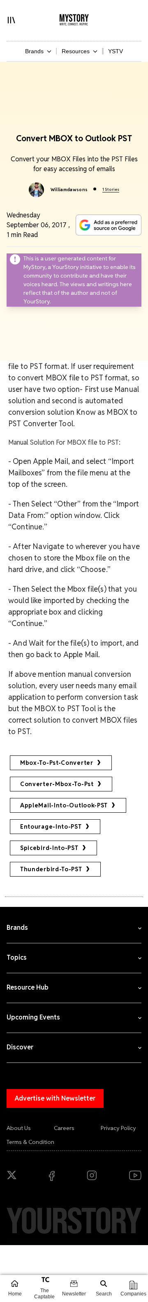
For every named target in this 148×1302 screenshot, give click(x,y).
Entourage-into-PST (51, 826)
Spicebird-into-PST (49, 848)
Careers (64, 1128)
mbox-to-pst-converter (56, 762)
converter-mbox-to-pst (57, 784)
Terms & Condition (30, 1142)
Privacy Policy (118, 1128)
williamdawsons (69, 189)
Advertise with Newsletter (55, 1098)
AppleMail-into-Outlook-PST (64, 805)
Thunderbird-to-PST (51, 869)
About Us (19, 1128)
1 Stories (110, 189)
